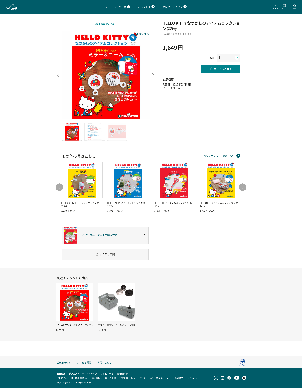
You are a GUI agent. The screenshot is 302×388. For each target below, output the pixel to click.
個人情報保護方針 (79, 378)
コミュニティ (107, 373)
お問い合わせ (105, 362)
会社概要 (179, 378)
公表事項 (123, 378)
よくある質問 (84, 362)
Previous (58, 75)
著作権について (163, 378)
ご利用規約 (62, 378)
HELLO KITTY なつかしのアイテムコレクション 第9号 (82, 325)
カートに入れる (223, 69)
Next (153, 75)
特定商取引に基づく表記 (104, 378)
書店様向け (122, 373)
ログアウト (192, 378)
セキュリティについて (142, 378)
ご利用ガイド (64, 362)
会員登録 (61, 373)
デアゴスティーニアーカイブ (83, 373)
